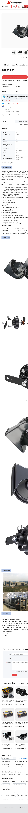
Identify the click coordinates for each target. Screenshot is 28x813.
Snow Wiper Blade (19, 767)
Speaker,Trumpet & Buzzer (9, 781)
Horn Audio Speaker (22, 795)
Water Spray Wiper (5, 761)
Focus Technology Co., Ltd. (18, 807)
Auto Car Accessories (20, 792)
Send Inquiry (14, 77)
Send (14, 675)
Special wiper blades (6, 767)
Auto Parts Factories (7, 792)
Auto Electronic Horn (19, 799)
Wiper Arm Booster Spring (21, 761)
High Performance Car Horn (19, 784)
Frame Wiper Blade (19, 764)
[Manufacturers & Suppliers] (14, 2)
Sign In (3, 115)
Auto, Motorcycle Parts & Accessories (13, 10)
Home (2, 10)
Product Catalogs (22, 758)
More (2, 802)
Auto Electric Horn (7, 799)
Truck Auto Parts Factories (9, 795)
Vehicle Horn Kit (6, 784)
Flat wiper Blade (5, 764)
